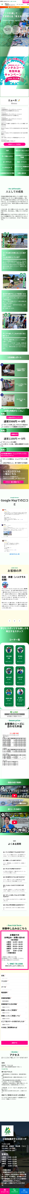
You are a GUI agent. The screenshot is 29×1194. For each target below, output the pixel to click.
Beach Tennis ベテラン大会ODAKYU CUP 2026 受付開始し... (14, 133)
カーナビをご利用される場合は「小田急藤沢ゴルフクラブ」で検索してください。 (14, 1098)
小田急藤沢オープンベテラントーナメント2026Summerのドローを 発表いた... (11, 115)
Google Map (5, 1069)
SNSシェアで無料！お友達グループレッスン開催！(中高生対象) (14, 124)
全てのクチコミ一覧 (14, 554)
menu (28, 4)
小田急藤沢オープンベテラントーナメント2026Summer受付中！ (11, 119)
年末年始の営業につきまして (8, 141)
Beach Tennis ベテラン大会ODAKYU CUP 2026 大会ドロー (14, 129)
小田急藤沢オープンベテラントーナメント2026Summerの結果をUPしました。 (11, 110)
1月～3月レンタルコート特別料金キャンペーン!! (13, 137)
